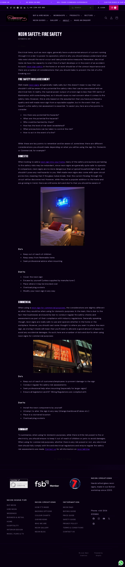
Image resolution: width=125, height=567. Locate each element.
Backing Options (43, 511)
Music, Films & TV (15, 534)
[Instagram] (21, 8)
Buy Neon (11, 505)
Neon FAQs (68, 507)
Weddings (12, 513)
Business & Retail (15, 517)
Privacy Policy (70, 524)
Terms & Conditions (73, 528)
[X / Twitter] (7, 8)
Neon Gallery (42, 528)
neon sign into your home (52, 162)
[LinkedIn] (24, 8)
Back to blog (64, 458)
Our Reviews (41, 519)
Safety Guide (69, 519)
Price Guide (68, 515)
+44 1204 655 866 (37, 7)
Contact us (50, 449)
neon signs (34, 85)
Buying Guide (69, 511)
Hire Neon (12, 509)
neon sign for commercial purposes (48, 307)
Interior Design (15, 530)
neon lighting (83, 449)
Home (9, 522)
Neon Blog (40, 532)
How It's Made (42, 507)
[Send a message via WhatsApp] (121, 563)
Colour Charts (42, 515)
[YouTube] (14, 8)
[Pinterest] (18, 8)
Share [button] (23, 46)
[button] (41, 15)
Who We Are (41, 524)
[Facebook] (11, 8)
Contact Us (69, 532)
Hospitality (13, 526)
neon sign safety (35, 66)
